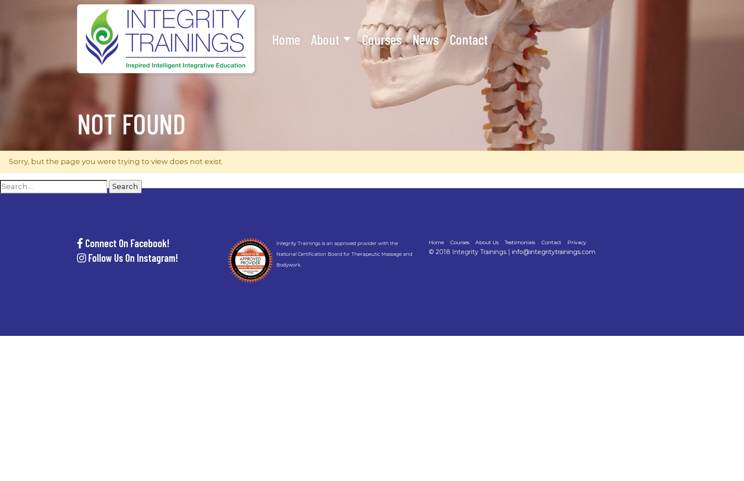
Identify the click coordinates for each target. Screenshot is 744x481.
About (325, 39)
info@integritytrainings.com (553, 252)
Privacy (576, 242)
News (425, 39)
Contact (469, 39)
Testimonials (520, 242)
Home (286, 39)
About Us (487, 242)
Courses (382, 39)
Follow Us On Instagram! (132, 257)
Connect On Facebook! (126, 243)
